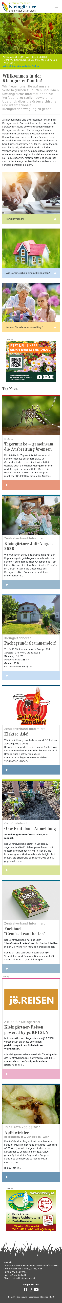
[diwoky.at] (31, 1210)
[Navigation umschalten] (56, 7)
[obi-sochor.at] (31, 361)
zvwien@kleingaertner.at (23, 1278)
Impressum (22, 1297)
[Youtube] (36, 1290)
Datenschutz (34, 1297)
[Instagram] (30, 1290)
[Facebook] (25, 1290)
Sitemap (44, 1297)
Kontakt (11, 1297)
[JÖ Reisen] (31, 1074)
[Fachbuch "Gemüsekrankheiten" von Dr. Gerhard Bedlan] (31, 968)
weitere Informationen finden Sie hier (20, 66)
